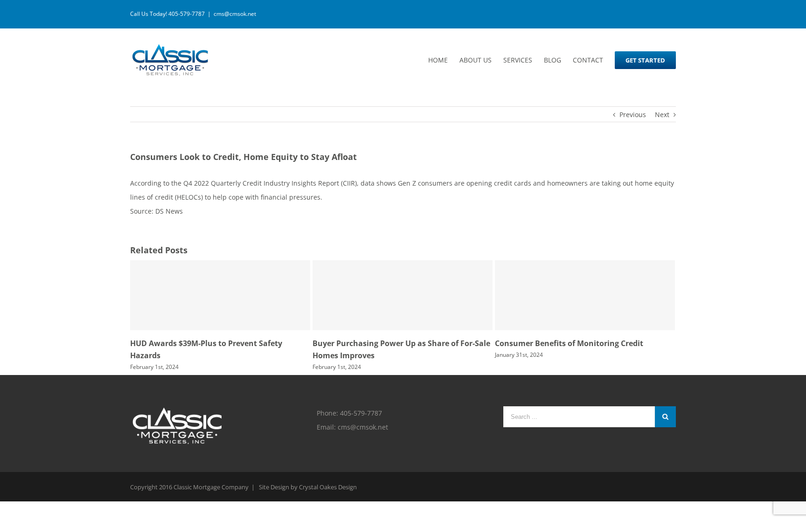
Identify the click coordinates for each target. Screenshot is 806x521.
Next (662, 114)
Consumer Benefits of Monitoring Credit (569, 343)
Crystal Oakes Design (328, 487)
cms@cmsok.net (235, 14)
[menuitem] (443, 59)
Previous (632, 114)
